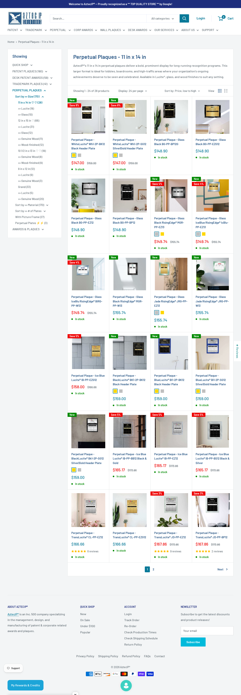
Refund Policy (131, 656)
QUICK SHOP (20, 65)
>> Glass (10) (25, 114)
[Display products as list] (226, 90)
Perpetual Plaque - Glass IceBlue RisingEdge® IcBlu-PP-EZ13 (212, 223)
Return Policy (133, 644)
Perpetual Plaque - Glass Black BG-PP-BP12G (169, 142)
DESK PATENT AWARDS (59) (30, 77)
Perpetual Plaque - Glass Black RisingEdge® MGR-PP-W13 (128, 301)
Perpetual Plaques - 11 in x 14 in (36, 41)
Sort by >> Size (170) (27, 96)
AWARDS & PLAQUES (26, 229)
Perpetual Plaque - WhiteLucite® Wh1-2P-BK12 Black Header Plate (88, 144)
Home (11, 41)
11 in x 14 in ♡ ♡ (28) (30, 102)
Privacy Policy (85, 656)
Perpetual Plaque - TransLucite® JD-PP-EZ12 (170, 535)
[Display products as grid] (219, 90)
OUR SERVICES (164, 30)
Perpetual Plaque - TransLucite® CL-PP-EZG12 (129, 535)
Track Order (132, 620)
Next (220, 569)
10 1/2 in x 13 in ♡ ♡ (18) (32, 150)
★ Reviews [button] (237, 351)
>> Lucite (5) (25, 193)
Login (128, 614)
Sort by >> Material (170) (30, 205)
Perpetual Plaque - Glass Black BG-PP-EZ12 (86, 220)
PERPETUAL (58, 30)
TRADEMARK (34, 30)
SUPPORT (208, 30)
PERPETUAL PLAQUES (27, 90)
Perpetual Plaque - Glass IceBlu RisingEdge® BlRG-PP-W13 (86, 301)
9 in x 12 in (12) (26, 168)
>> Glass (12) (25, 132)
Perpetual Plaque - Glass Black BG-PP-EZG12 (211, 142)
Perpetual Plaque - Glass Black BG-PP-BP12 (128, 220)
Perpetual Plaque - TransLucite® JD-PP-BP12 (211, 535)
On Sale (85, 620)
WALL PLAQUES (110, 30)
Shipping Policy (108, 656)
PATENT (13, 30)
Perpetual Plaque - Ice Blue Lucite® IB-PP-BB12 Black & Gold (130, 458)
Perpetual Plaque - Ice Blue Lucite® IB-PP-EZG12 (88, 378)
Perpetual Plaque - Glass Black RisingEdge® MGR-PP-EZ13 (169, 223)
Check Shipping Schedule (141, 638)
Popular (85, 632)
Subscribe (193, 642)
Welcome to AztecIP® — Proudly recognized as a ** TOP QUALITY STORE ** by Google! (120, 4)
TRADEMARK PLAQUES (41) (30, 84)
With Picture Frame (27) (29, 217)
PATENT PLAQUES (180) (27, 71)
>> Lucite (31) (26, 126)
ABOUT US (188, 30)
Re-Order (130, 626)
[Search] (184, 18)
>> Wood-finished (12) (30, 144)
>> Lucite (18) (26, 108)
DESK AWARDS (137, 30)
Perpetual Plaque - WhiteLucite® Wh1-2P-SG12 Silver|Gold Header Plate (129, 144)
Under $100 (87, 626)
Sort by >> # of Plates (28, 211)
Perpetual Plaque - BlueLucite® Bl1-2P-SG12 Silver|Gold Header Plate (211, 380)
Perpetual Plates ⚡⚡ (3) (31, 223)
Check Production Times (140, 632)
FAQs (147, 656)
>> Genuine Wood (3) (30, 180)
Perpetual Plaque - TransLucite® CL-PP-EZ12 (87, 535)
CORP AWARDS (83, 30)
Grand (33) (24, 187)
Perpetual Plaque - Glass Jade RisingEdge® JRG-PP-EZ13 (170, 301)
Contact (159, 656)
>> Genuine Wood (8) (30, 156)
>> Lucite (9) (25, 174)
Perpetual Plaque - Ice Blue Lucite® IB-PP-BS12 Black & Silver (213, 458)
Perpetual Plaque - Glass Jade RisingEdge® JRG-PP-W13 (212, 301)
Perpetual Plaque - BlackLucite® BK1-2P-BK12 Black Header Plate (129, 380)
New (83, 614)
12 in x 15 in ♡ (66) (28, 120)
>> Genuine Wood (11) (30, 138)
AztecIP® (13, 614)
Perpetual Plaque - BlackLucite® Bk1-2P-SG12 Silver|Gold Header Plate (87, 458)
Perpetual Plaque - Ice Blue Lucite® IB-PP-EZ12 (171, 456)
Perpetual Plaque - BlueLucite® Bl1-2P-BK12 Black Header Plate (169, 380)
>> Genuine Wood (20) (31, 199)
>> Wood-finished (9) (30, 162)
